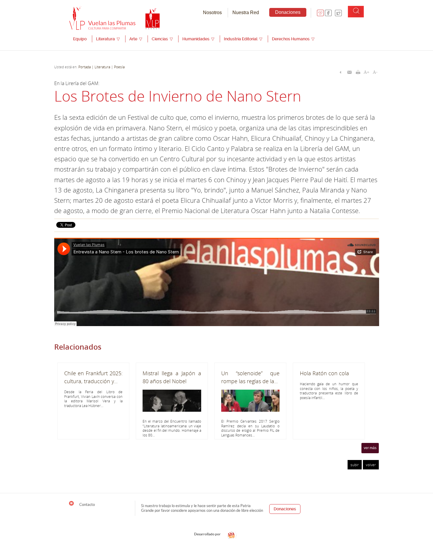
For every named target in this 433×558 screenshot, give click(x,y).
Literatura (108, 38)
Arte (135, 38)
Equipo (80, 38)
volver (371, 464)
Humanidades (198, 38)
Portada (84, 66)
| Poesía (117, 66)
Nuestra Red (245, 12)
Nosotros (212, 12)
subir (355, 464)
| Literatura (101, 66)
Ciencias (162, 38)
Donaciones (287, 12)
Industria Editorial (243, 38)
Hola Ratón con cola (324, 373)
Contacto (86, 504)
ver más (370, 448)
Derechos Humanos (293, 38)
